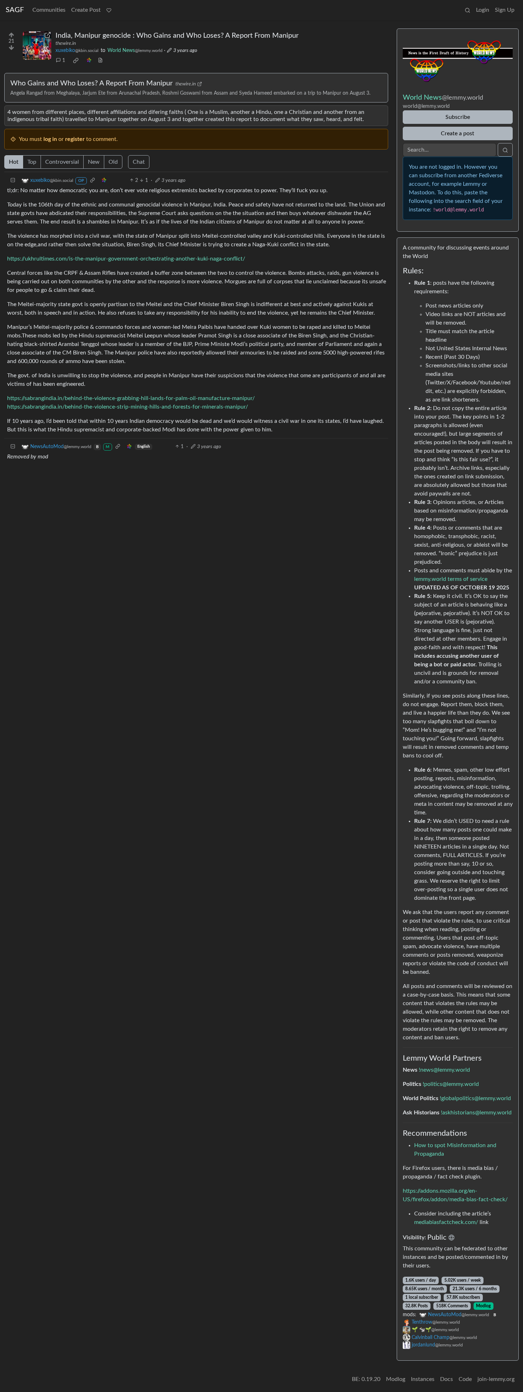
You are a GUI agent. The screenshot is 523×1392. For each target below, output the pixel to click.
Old (113, 162)
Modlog (483, 1306)
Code (465, 1379)
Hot (14, 162)
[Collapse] (13, 180)
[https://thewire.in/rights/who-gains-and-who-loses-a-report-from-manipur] (37, 45)
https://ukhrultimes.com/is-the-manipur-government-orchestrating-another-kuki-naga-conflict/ (126, 259)
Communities (48, 10)
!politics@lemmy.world (451, 1084)
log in (50, 139)
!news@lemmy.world (444, 1070)
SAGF (15, 10)
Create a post (457, 133)
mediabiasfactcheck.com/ (446, 1222)
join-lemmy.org (495, 1379)
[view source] (100, 61)
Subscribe (457, 117)
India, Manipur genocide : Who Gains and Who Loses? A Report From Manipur (177, 35)
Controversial (62, 162)
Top (31, 162)
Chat (139, 162)
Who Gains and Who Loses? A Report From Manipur (91, 83)
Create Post (86, 10)
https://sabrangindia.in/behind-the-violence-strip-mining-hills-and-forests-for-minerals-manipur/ (127, 407)
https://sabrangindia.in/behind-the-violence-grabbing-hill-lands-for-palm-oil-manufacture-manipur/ (131, 398)
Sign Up (504, 10)
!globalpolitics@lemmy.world (475, 1098)
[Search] (467, 10)
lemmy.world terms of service (450, 579)
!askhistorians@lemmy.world (476, 1112)
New (94, 162)
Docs (446, 1379)
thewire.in (66, 43)
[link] (75, 60)
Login (482, 10)
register (75, 139)
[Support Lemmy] (109, 10)
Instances (422, 1379)
